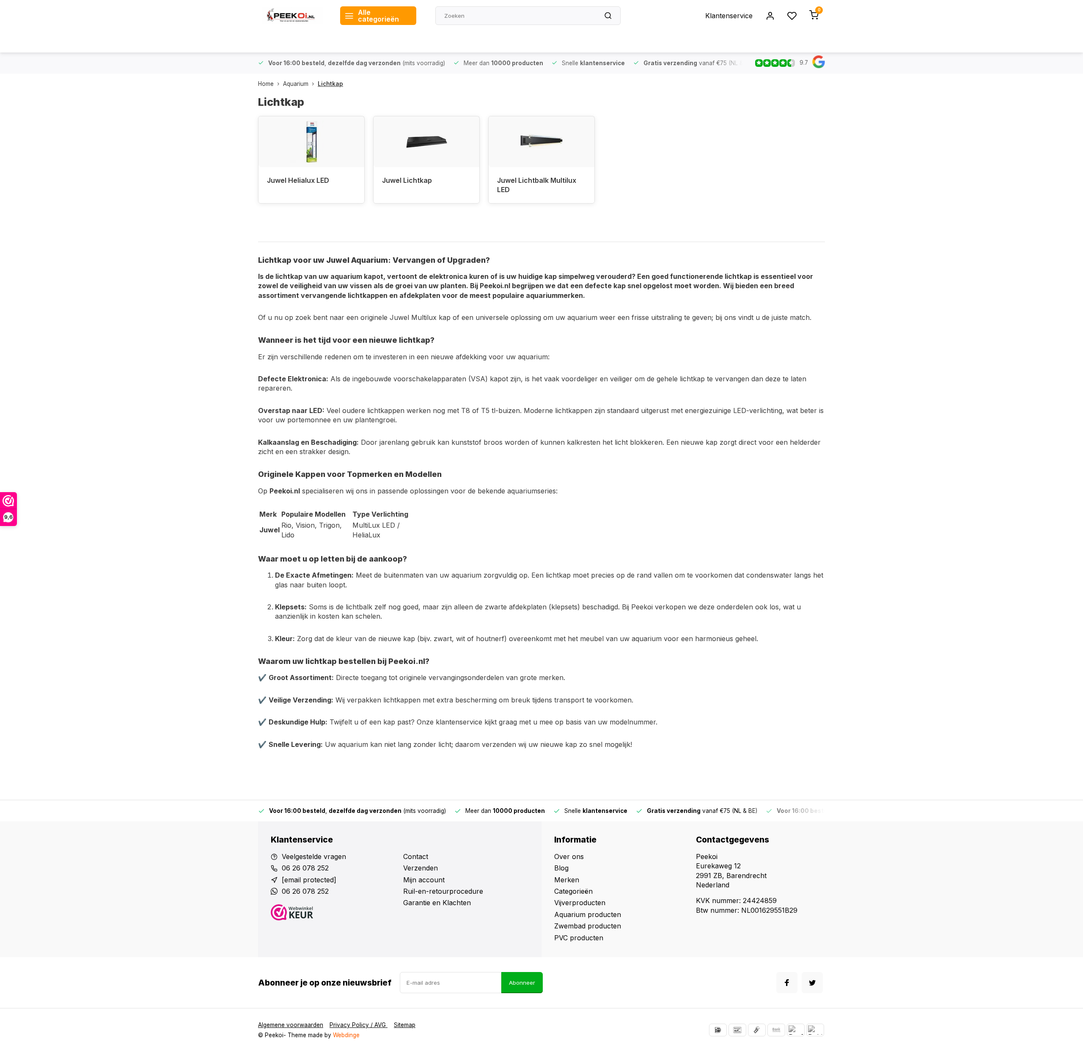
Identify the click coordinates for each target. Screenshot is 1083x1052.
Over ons (569, 856)
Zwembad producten (587, 926)
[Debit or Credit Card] (815, 1030)
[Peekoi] (292, 15)
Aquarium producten (587, 914)
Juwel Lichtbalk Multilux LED (536, 185)
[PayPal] (796, 1030)
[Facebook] (786, 982)
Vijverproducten (579, 902)
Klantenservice (729, 15)
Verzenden (420, 868)
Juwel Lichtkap (407, 180)
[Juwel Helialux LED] (311, 141)
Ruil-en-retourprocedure (443, 891)
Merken (566, 880)
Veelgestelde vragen (314, 856)
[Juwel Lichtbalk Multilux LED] (541, 141)
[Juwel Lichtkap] (426, 141)
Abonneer (522, 982)
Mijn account (424, 880)
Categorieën (573, 891)
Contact (415, 856)
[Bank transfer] (776, 1030)
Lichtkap (330, 83)
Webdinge (346, 1035)
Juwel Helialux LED (298, 180)
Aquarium (295, 83)
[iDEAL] (718, 1030)
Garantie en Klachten (437, 902)
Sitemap (404, 1025)
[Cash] (757, 1030)
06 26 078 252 (305, 868)
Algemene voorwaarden (290, 1025)
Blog (561, 868)
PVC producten (578, 938)
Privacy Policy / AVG (359, 1025)
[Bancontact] (737, 1030)
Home (266, 83)
